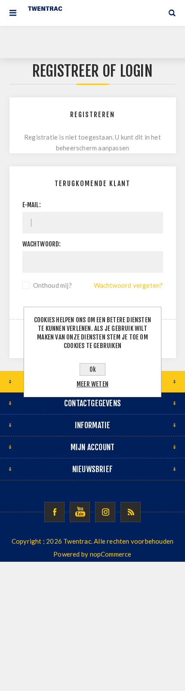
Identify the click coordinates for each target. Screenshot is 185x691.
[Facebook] (54, 512)
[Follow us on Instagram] (105, 512)
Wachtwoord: (41, 244)
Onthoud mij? (52, 285)
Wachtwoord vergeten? (128, 285)
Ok (92, 369)
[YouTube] (80, 512)
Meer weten (92, 384)
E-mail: (31, 205)
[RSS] (130, 512)
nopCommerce (111, 554)
